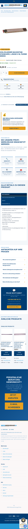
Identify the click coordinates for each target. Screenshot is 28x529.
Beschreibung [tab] (5, 194)
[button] (14, 2)
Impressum (5, 466)
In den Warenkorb (19, 72)
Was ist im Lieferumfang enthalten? (11, 273)
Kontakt (4, 493)
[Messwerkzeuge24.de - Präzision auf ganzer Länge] (13, 5)
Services (5, 487)
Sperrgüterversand (7, 474)
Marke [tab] (3, 200)
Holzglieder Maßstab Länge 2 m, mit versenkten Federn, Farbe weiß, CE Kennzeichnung (19, 345)
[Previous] (1, 346)
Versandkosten (6, 360)
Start (2, 10)
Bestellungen (5, 448)
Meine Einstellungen (7, 456)
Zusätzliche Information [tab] (8, 197)
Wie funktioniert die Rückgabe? (10, 277)
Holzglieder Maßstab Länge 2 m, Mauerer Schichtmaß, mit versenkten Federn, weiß (6, 344)
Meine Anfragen (6, 459)
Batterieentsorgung (7, 484)
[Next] (25, 346)
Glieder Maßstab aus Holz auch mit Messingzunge (14, 96)
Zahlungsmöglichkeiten (8, 495)
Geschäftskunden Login (11, 518)
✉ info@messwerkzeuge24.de (14, 303)
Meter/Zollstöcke (15, 10)
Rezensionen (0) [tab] (6, 203)
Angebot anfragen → (14, 128)
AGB (4, 469)
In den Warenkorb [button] (6, 353)
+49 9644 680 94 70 (14, 299)
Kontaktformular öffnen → (14, 306)
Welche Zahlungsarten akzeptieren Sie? (12, 269)
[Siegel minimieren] (25, 520)
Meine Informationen (7, 454)
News (4, 490)
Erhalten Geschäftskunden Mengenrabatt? (9, 264)
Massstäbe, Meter (7, 10)
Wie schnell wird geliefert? (9, 259)
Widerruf (20, 518)
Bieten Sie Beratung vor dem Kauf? (11, 282)
